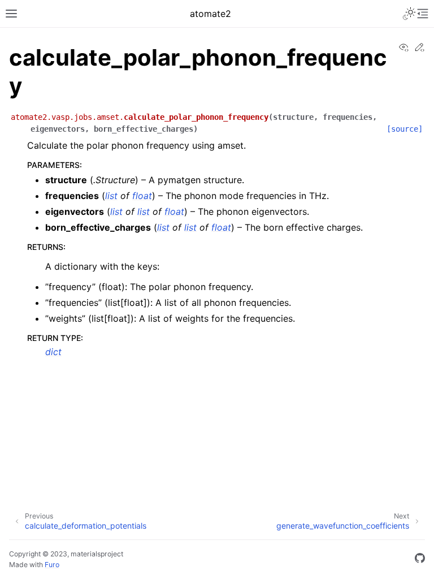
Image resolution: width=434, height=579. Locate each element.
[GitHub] (420, 560)
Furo (52, 564)
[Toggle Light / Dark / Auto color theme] (409, 13)
